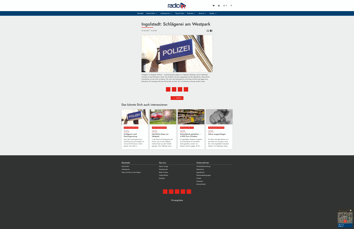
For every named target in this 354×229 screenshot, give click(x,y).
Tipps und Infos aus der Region (131, 172)
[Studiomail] (123, 5)
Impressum (199, 181)
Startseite (140, 13)
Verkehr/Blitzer (163, 175)
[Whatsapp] (134, 5)
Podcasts (190, 13)
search (231, 5)
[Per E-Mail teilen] (186, 89)
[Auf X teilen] (174, 89)
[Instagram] (131, 5)
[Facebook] (127, 5)
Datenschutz (200, 169)
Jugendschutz (200, 172)
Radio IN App (163, 172)
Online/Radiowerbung (203, 166)
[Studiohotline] (138, 5)
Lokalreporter (165, 13)
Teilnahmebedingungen (203, 175)
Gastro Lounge (163, 166)
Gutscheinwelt (163, 169)
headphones (207, 30)
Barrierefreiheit (201, 184)
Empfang (162, 178)
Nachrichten (150, 13)
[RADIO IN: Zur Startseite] (177, 5)
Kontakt (198, 178)
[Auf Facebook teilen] (168, 89)
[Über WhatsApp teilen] (180, 89)
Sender (211, 13)
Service (201, 13)
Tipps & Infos (179, 13)
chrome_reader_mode (211, 30)
